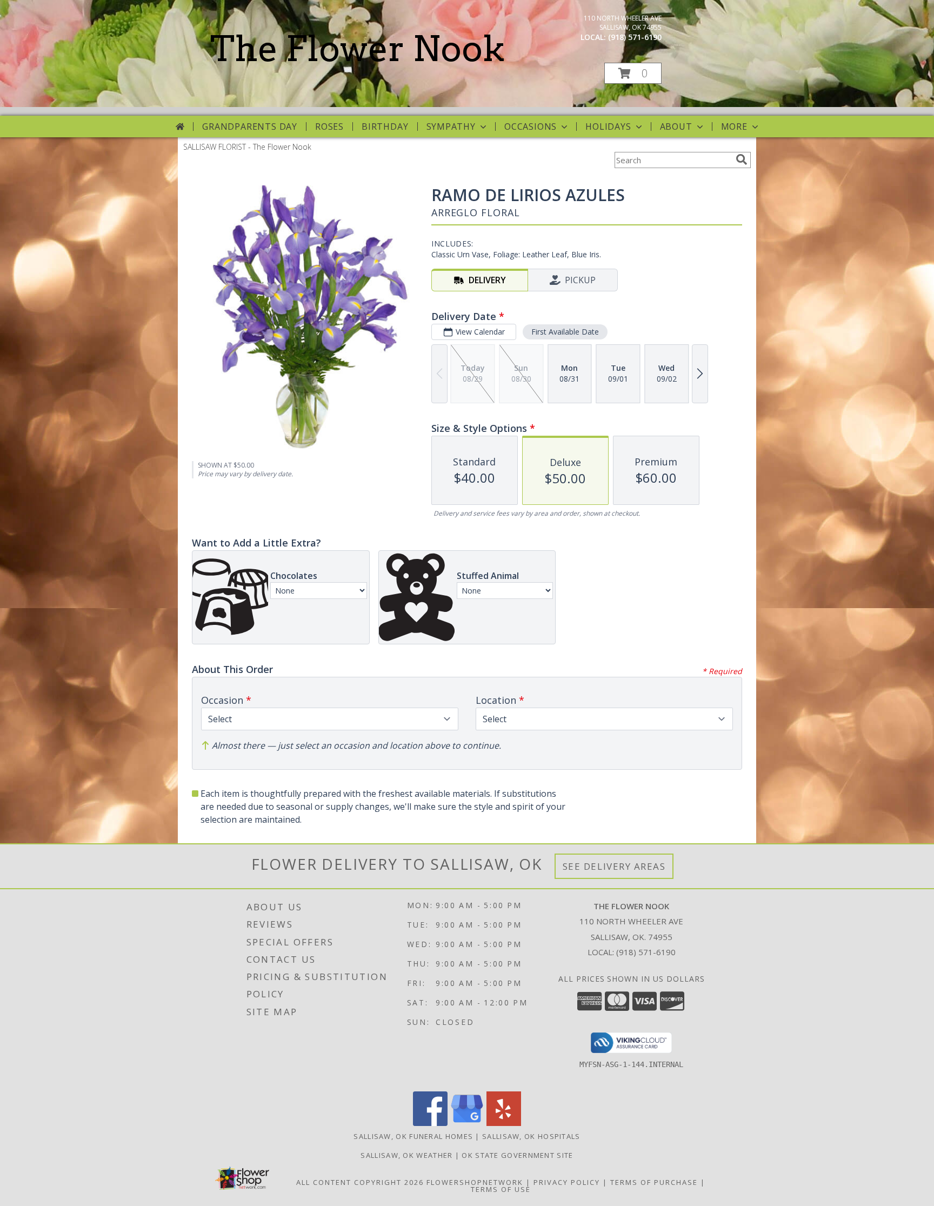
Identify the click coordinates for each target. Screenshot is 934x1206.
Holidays (608, 126)
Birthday (385, 126)
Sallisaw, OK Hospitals (531, 1136)
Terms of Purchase (654, 1182)
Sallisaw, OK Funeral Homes (413, 1136)
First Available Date (565, 332)
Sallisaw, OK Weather (406, 1155)
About (676, 126)
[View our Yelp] (503, 1123)
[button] (633, 73)
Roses (329, 126)
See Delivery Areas (614, 866)
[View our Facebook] (430, 1123)
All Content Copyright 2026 (360, 1182)
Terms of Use (501, 1189)
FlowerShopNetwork (474, 1182)
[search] (741, 159)
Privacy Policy (566, 1182)
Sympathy (451, 126)
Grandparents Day (249, 126)
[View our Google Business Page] (467, 1123)
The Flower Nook (357, 49)
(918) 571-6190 (635, 37)
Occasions (530, 126)
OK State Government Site (517, 1155)
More (734, 126)
